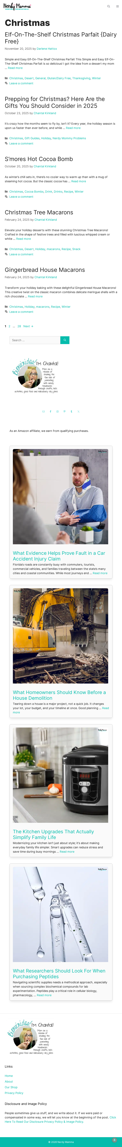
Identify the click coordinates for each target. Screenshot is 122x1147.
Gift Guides (32, 138)
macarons (53, 249)
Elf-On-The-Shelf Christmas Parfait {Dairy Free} (61, 38)
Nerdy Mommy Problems (69, 138)
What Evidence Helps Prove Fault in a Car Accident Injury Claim (59, 556)
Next (28, 326)
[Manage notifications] (114, 1140)
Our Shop (11, 1087)
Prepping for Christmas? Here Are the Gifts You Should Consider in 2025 (55, 102)
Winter (96, 78)
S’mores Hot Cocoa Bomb (39, 158)
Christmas (16, 78)
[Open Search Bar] (108, 6)
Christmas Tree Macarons (39, 212)
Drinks (58, 191)
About (9, 1081)
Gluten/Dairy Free (59, 78)
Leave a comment (21, 83)
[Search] (64, 340)
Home (9, 1075)
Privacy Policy (14, 1093)
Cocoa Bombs (34, 191)
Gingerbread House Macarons (45, 269)
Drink (48, 191)
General (40, 78)
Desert (29, 78)
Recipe (68, 191)
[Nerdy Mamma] (17, 6)
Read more (15, 68)
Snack (76, 249)
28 (19, 326)
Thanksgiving (81, 78)
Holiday (46, 138)
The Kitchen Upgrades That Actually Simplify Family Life (53, 834)
